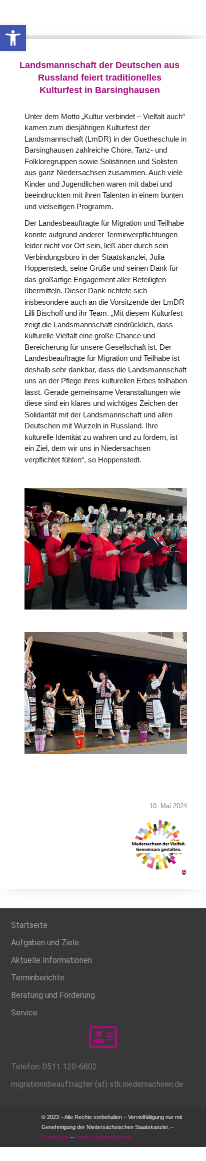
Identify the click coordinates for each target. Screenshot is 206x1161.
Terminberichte (37, 977)
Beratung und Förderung (53, 995)
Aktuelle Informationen (51, 960)
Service (24, 1012)
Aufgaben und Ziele (45, 942)
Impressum (55, 1137)
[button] (13, 38)
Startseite (29, 925)
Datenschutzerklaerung (104, 1137)
